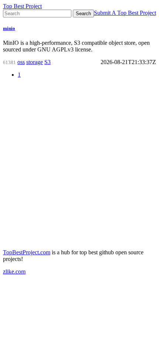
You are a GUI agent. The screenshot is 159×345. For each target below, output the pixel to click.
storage (34, 62)
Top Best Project (22, 6)
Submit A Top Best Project (125, 13)
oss (21, 62)
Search (83, 13)
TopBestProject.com (26, 252)
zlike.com (14, 271)
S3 (47, 62)
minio (9, 28)
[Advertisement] (79, 163)
